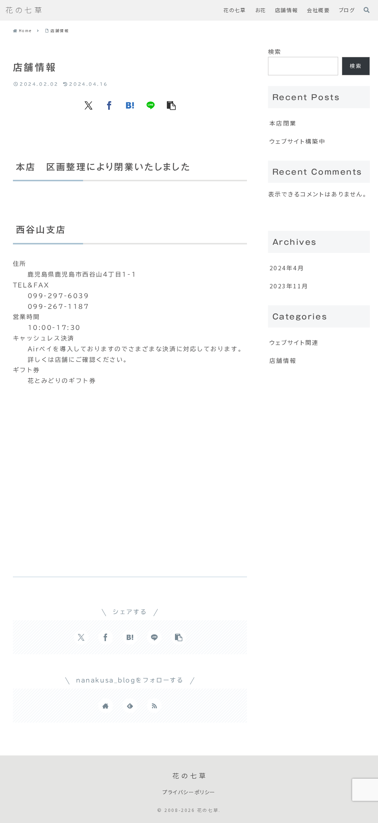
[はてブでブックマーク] (130, 105)
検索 (275, 51)
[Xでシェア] (88, 105)
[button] (171, 105)
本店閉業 (283, 123)
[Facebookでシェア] (109, 105)
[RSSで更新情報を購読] (154, 705)
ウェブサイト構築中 (297, 141)
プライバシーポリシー (189, 792)
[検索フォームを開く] (367, 10)
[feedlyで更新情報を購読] (130, 705)
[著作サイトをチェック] (105, 705)
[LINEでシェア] (150, 105)
